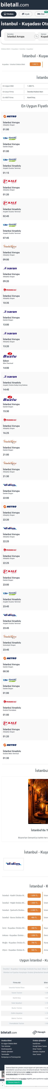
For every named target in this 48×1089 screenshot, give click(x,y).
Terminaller (5, 1054)
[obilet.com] (15, 7)
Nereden (10, 34)
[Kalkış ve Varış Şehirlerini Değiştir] (36, 36)
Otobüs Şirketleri (7, 1052)
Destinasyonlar (6, 1049)
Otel (43, 13)
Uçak (26, 14)
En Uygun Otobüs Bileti (9, 1043)
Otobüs (10, 14)
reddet (28, 1072)
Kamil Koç (31, 97)
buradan (23, 1079)
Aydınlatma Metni (11, 1074)
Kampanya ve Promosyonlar (11, 1057)
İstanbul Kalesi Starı (35, 92)
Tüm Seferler (5, 1046)
